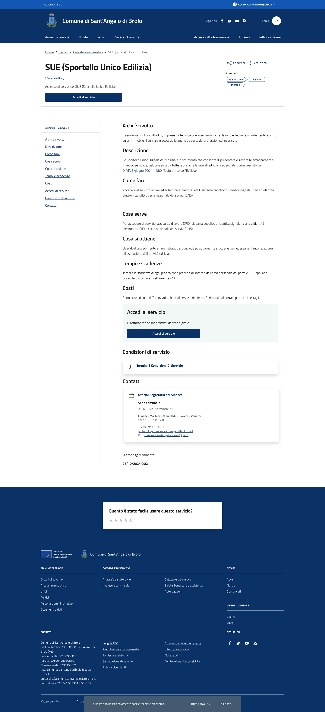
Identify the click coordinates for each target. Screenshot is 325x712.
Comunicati (234, 591)
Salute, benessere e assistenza (184, 585)
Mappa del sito (50, 701)
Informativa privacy (177, 649)
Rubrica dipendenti (114, 667)
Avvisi (230, 579)
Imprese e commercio (116, 585)
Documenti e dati (51, 609)
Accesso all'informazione (211, 37)
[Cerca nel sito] (276, 20)
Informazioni (201, 704)
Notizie (231, 585)
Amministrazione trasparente (183, 643)
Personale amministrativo (57, 603)
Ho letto (225, 704)
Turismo (244, 37)
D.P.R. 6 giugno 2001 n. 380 (142, 170)
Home (49, 52)
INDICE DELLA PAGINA (56, 128)
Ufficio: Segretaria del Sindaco (160, 394)
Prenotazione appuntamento (121, 649)
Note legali (171, 655)
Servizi (63, 52)
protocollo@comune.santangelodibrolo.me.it (165, 431)
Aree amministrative (53, 585)
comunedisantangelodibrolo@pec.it (166, 435)
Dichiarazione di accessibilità (182, 661)
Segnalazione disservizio (118, 661)
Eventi (231, 616)
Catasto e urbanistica (88, 52)
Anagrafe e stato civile (117, 579)
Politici (45, 597)
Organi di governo (52, 579)
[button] (254, 4)
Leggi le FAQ (110, 643)
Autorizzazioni (173, 591)
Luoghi (231, 622)
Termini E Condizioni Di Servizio (160, 365)
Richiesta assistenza (115, 655)
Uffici (44, 591)
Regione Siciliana (53, 4)
